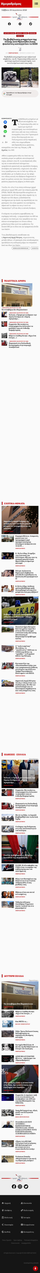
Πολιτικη (20, 36)
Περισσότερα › (33, 759)
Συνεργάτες (28, 1232)
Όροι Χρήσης (17, 1240)
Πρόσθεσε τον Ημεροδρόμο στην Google (18, 93)
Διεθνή (7, 1232)
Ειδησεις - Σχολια (21, 33)
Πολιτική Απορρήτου (31, 1240)
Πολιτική (8, 1217)
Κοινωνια (32, 33)
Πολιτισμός (28, 1210)
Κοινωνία (27, 1203)
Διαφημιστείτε (26, 1243)
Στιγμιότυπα (28, 1224)
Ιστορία (26, 1217)
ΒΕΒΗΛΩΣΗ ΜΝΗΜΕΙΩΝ (20, 248)
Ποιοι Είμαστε (6, 1240)
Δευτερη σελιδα (14, 975)
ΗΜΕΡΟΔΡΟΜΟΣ (13, 53)
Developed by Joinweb (31, 1263)
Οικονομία (8, 1224)
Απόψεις (8, 1210)
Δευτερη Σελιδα (9, 33)
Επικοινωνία (15, 1243)
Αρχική (7, 1203)
